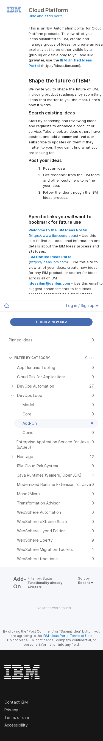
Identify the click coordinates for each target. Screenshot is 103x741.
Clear (89, 358)
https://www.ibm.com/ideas (53, 235)
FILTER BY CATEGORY (32, 358)
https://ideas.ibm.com (48, 262)
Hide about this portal (46, 16)
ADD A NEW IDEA (53, 322)
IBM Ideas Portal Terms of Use (67, 636)
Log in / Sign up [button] (81, 305)
